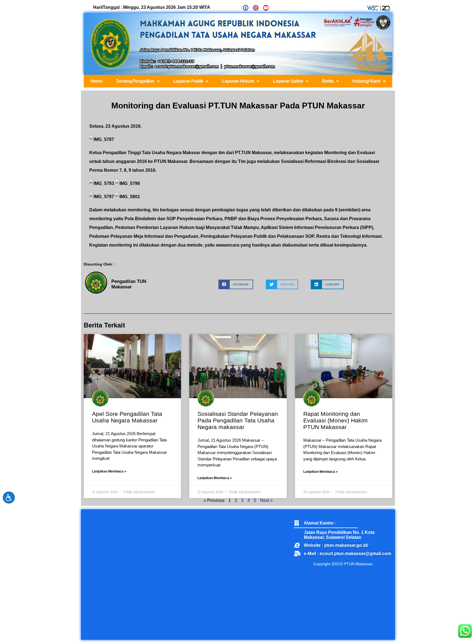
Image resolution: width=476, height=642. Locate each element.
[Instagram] (256, 8)
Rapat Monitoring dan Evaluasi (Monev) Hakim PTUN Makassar (335, 420)
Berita (327, 81)
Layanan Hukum (238, 81)
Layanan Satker (288, 81)
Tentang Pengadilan (135, 81)
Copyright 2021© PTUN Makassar (343, 564)
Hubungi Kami (366, 81)
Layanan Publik (188, 81)
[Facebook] (245, 8)
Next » (266, 500)
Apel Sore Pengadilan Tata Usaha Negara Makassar (127, 417)
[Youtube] (266, 8)
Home (96, 81)
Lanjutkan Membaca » (109, 471)
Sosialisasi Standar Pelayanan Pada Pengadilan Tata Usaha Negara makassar (238, 420)
